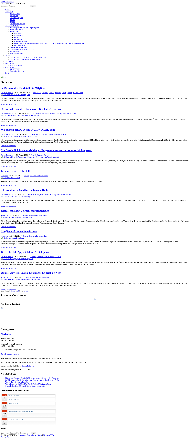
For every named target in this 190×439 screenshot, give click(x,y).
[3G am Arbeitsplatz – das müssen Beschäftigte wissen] (20, 116)
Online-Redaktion (7, 93)
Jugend (33, 155)
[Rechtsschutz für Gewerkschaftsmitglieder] (16, 217)
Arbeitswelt (37, 93)
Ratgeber (45, 93)
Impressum (22, 435)
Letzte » (26, 291)
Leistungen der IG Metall (15, 171)
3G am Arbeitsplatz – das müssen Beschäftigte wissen (31, 109)
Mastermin (4, 176)
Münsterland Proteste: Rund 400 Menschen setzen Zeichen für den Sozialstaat (32, 378)
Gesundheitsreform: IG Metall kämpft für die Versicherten (25, 386)
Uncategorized (67, 93)
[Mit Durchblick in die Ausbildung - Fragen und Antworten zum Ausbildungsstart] (30, 157)
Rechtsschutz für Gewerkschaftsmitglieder (25, 210)
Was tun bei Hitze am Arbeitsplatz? (17, 382)
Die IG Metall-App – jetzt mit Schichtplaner (26, 252)
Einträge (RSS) (48, 435)
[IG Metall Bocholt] (3, 77)
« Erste (12, 291)
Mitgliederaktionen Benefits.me (19, 231)
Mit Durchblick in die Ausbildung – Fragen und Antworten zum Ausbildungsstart (46, 150)
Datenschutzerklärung (34, 435)
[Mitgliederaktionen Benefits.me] (12, 238)
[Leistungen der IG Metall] (10, 178)
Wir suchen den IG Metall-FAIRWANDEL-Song (28, 129)
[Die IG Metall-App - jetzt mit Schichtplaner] (17, 259)
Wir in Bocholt (78, 93)
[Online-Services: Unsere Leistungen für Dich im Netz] (20, 279)
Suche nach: (5, 433)
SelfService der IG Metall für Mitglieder (24, 88)
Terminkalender (28, 366)
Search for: (4, 6)
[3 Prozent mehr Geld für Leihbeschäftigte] (16, 196)
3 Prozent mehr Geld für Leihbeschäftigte (24, 189)
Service (51, 93)
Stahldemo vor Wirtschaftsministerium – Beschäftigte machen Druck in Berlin (32, 380)
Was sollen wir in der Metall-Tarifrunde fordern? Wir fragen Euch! (28, 384)
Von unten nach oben (8, 104)
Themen (58, 93)
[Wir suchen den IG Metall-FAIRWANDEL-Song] (19, 136)
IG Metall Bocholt (7, 2)
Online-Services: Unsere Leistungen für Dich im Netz (31, 272)
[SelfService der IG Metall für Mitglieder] (15, 95)
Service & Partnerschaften (39, 176)
